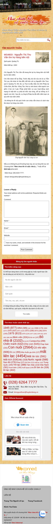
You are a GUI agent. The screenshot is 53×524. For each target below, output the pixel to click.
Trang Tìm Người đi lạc (14, 501)
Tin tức (37, 3)
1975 (14, 333)
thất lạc (39, 362)
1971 (20, 331)
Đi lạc (9, 370)
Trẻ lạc (19, 364)
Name (6, 221)
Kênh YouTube (10, 507)
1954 (22, 328)
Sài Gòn (29, 362)
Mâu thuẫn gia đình (30, 352)
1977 (33, 333)
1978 (40, 333)
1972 (29, 330)
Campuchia (37, 341)
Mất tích (11, 359)
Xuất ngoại (28, 367)
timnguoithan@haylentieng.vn (26, 392)
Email (6, 228)
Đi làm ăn (41, 367)
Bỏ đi (26, 341)
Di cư (15, 352)
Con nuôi (20, 347)
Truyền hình (21, 4)
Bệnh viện (20, 337)
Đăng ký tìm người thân (26, 261)
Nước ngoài (38, 359)
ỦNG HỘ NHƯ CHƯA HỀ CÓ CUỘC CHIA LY (22, 489)
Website (7, 235)
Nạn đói (9, 362)
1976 (26, 334)
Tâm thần (33, 365)
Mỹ (23, 359)
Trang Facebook (35, 501)
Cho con (32, 343)
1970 (11, 331)
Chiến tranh (13, 343)
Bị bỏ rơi (33, 337)
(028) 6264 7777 (22, 382)
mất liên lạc (24, 353)
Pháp (20, 362)
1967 (31, 328)
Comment (7, 199)
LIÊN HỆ (7, 495)
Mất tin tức (36, 356)
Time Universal (17, 523)
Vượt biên (15, 367)
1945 (10, 327)
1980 (9, 337)
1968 (38, 328)
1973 (38, 331)
